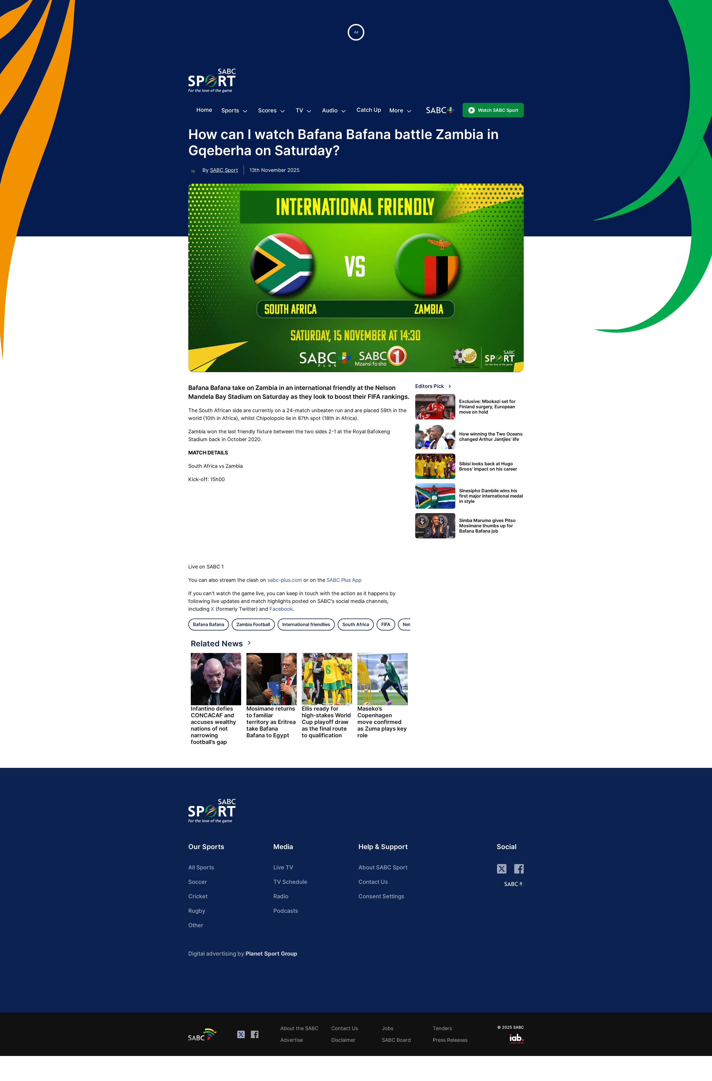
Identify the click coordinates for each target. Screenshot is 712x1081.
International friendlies (306, 624)
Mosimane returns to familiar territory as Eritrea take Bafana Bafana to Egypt (271, 722)
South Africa (355, 624)
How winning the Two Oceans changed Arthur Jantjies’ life (491, 436)
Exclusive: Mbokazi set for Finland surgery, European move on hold (487, 407)
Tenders (442, 1028)
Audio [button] (330, 110)
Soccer (197, 882)
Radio (280, 896)
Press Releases (450, 1040)
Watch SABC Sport (498, 110)
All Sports (201, 867)
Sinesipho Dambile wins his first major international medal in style (491, 496)
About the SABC (299, 1028)
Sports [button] (230, 110)
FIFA (385, 624)
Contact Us (373, 882)
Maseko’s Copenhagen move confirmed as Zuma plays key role (382, 722)
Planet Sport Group (271, 953)
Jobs (387, 1028)
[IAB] (517, 1039)
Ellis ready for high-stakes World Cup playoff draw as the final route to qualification (326, 722)
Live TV (283, 867)
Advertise (291, 1040)
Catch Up (369, 110)
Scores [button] (267, 110)
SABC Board (396, 1040)
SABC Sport (224, 170)
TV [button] (299, 110)
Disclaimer (343, 1040)
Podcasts (285, 910)
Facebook (281, 609)
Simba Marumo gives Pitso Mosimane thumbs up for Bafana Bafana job (487, 526)
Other (195, 925)
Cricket (197, 896)
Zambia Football (253, 624)
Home (204, 110)
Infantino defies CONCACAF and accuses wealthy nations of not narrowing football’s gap (213, 725)
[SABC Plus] (514, 884)
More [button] (396, 110)
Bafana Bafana (208, 624)
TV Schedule (290, 882)
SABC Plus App (344, 580)
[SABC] (203, 1034)
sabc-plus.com (285, 580)
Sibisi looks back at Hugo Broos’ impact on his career (488, 466)
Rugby (196, 910)
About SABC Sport (383, 867)
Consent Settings (381, 896)
